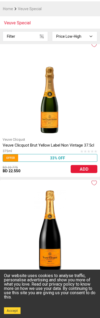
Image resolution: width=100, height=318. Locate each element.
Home (8, 9)
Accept (12, 311)
